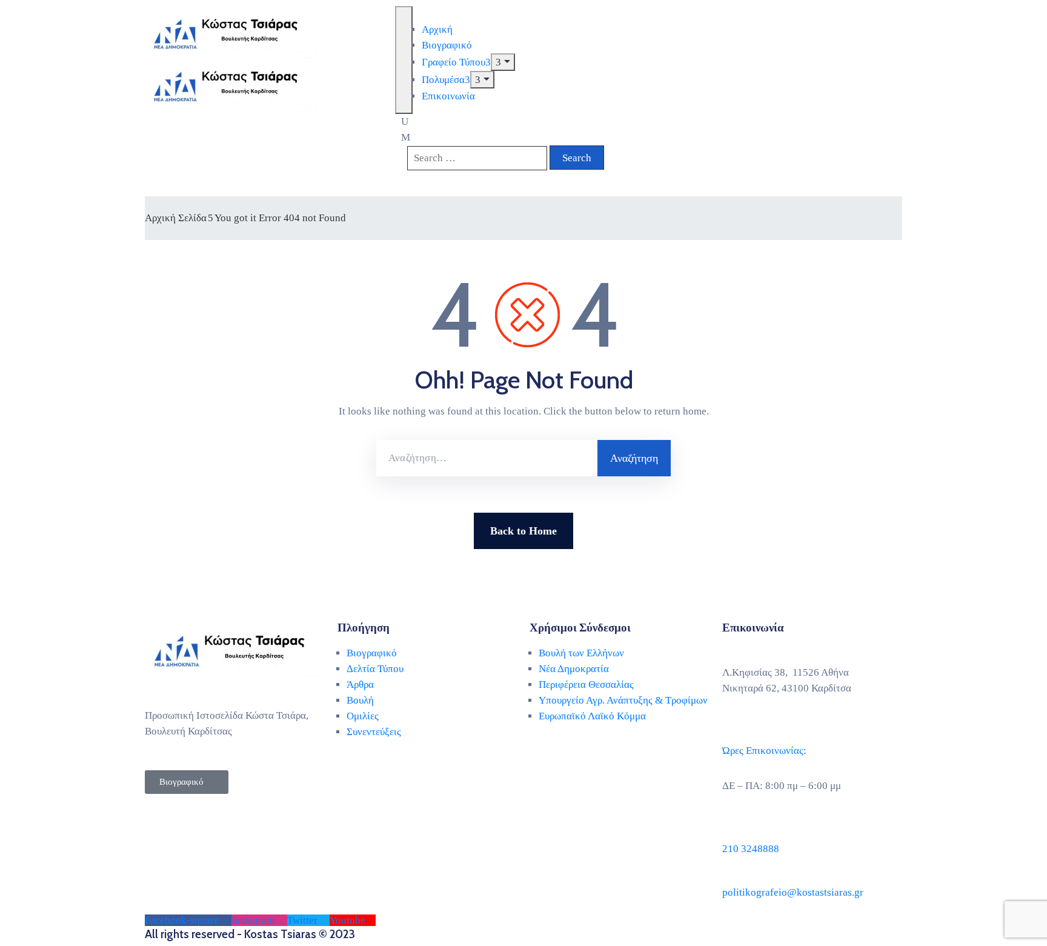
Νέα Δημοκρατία (574, 669)
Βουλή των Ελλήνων (581, 653)
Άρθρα (360, 684)
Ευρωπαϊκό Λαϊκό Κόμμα (592, 716)
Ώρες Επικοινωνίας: (764, 750)
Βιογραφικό (447, 45)
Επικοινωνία (448, 96)
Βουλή (360, 700)
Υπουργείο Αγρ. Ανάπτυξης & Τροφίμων (623, 700)
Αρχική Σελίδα (176, 218)
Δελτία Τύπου (375, 669)
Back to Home (523, 531)
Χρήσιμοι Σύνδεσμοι (580, 628)
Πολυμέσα (443, 79)
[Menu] (502, 62)
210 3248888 (750, 848)
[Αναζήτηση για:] (486, 458)
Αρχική (437, 29)
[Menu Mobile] (404, 60)
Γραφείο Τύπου (453, 62)
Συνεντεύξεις (374, 732)
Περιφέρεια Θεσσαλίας (586, 684)
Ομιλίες (363, 716)
